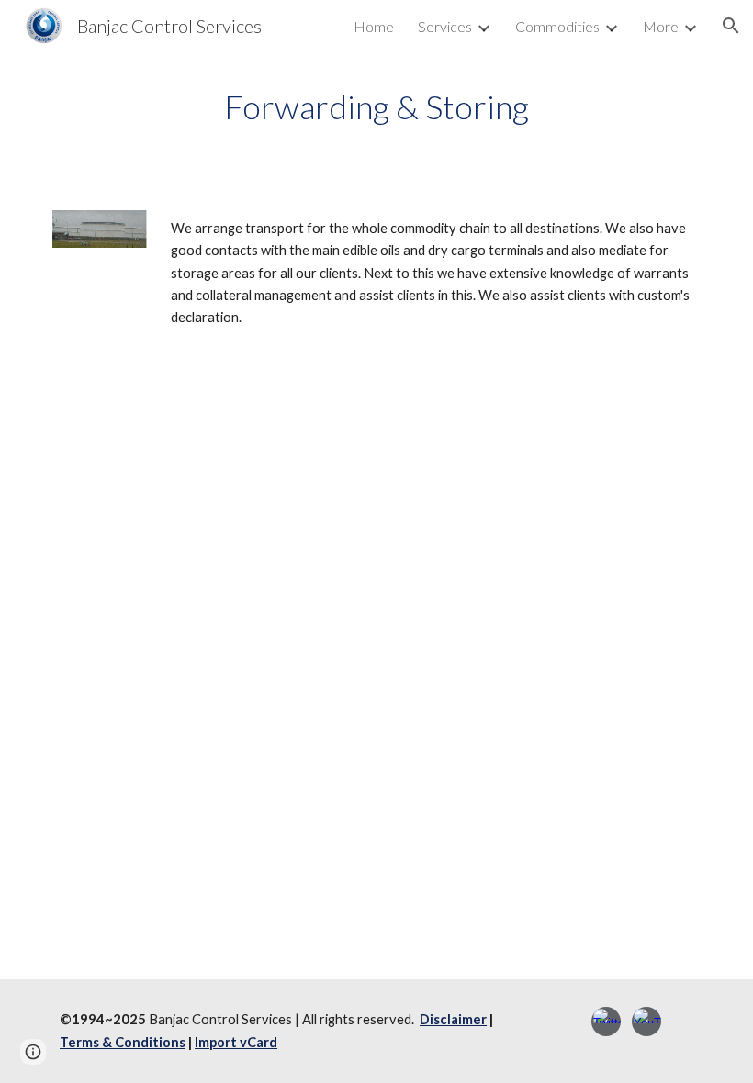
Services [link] (445, 26)
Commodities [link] (557, 26)
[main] (376, 107)
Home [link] (374, 26)
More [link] (661, 26)
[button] (731, 26)
